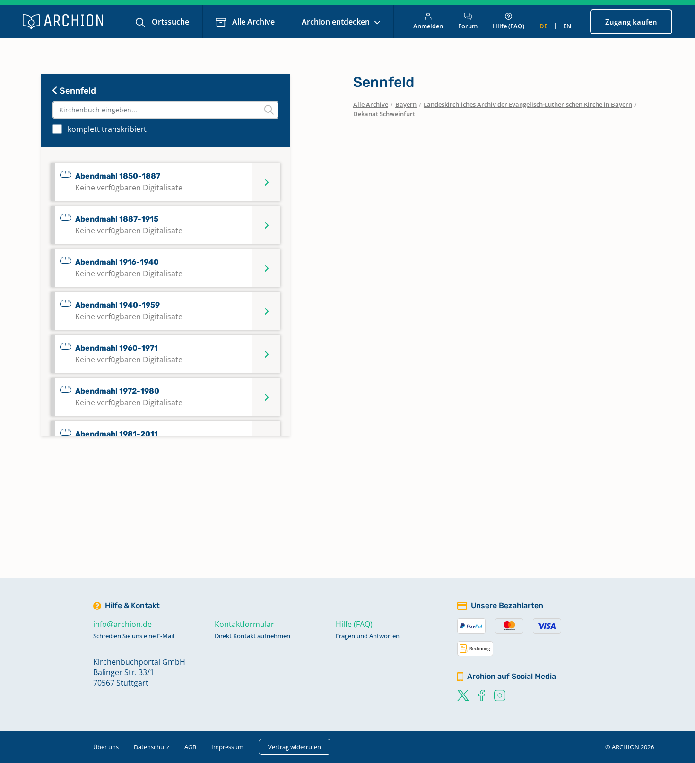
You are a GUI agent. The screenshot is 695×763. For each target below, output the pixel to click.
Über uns (106, 747)
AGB (190, 747)
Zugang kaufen (631, 21)
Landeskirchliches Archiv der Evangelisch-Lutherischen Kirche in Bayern (528, 104)
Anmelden (428, 26)
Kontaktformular (244, 624)
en (567, 26)
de (543, 26)
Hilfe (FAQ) (508, 26)
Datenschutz (151, 747)
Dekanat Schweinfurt (384, 114)
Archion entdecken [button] (337, 22)
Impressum (227, 747)
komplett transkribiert (107, 129)
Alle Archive (252, 22)
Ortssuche (169, 22)
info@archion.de (122, 624)
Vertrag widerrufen (294, 747)
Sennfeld (77, 91)
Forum (468, 26)
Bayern (406, 104)
